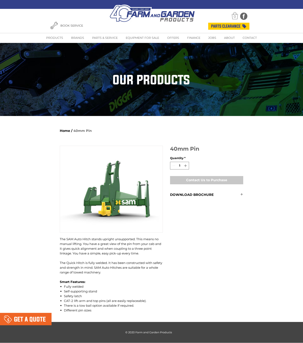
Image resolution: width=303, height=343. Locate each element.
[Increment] (185, 165)
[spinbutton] (179, 165)
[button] (235, 15)
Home (65, 131)
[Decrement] (173, 165)
